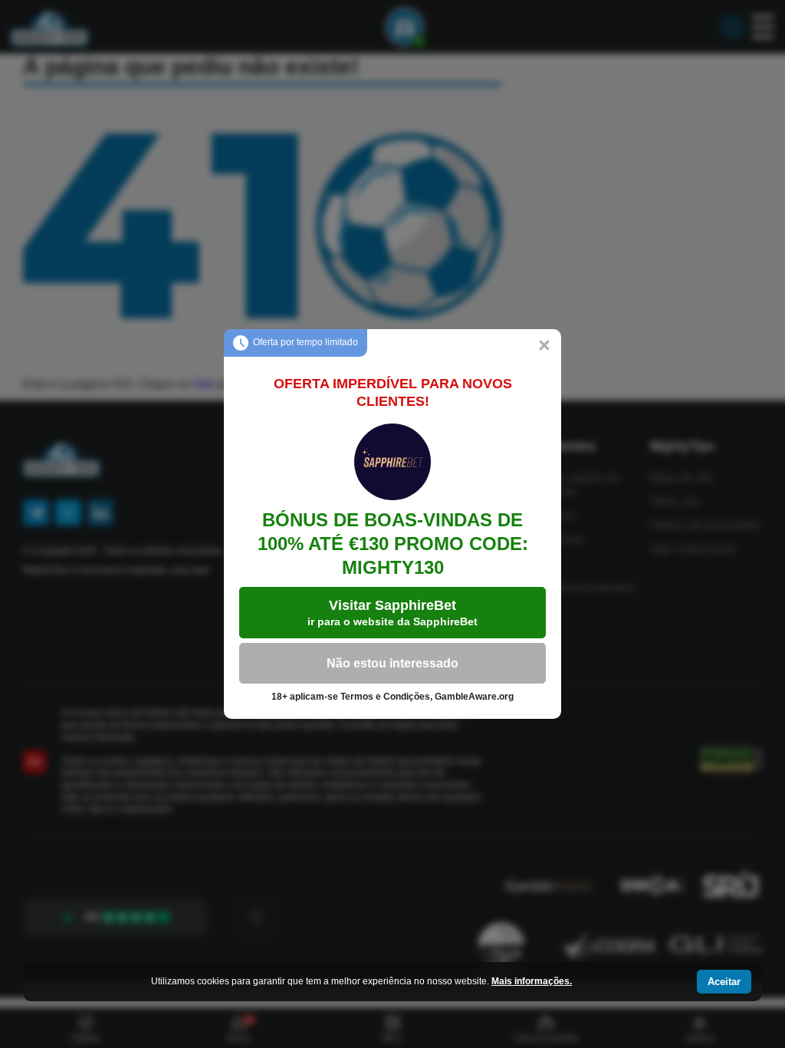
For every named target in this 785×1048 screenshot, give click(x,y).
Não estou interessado (392, 663)
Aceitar (724, 981)
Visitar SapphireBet (392, 613)
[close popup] (544, 346)
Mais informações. (531, 981)
